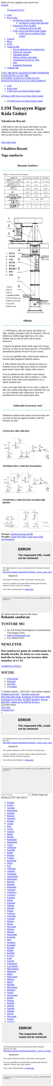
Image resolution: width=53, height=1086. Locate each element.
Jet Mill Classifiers (31, 699)
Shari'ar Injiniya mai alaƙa (25, 57)
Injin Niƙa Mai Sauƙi (11, 697)
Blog (9, 41)
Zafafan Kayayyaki (10, 694)
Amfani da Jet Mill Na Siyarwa (24, 702)
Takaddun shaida (21, 54)
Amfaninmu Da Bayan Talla (26, 60)
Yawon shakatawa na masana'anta (28, 49)
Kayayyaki (12, 17)
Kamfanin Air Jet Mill (11, 699)
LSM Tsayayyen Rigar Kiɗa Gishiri (29, 31)
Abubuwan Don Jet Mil (30, 28)
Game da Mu (13, 46)
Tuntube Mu (13, 68)
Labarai (10, 39)
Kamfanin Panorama (22, 65)
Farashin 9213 (7, 710)
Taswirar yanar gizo (30, 694)
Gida (9, 15)
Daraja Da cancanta (22, 52)
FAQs (10, 44)
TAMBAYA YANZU (11, 666)
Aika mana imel (8, 142)
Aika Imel (5, 707)
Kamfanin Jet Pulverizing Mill (36, 697)
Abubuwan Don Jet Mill (24, 25)
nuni (15, 62)
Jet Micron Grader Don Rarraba (28, 20)
